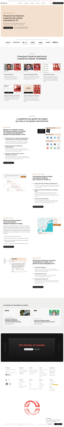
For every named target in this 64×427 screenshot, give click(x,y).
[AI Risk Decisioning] (8, 374)
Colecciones (31, 374)
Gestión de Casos (52, 375)
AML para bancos (52, 373)
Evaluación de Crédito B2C (33, 369)
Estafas (40, 376)
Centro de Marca (52, 390)
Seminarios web (41, 384)
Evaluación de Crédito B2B (33, 371)
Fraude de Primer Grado (43, 375)
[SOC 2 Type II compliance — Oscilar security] (7, 384)
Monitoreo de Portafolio (33, 372)
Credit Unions (21, 387)
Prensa (51, 386)
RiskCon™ (41, 383)
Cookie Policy (54, 421)
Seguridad (51, 387)
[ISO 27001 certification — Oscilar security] (10, 384)
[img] (4, 3)
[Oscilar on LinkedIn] (6, 380)
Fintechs (20, 383)
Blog (40, 381)
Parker (30, 383)
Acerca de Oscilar (52, 381)
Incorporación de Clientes (23, 369)
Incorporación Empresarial (23, 371)
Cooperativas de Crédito (23, 386)
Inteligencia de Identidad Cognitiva (11, 372)
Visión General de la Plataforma (11, 369)
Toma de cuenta (41, 372)
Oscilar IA (7, 371)
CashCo (30, 384)
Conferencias (41, 386)
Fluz (30, 387)
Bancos (20, 384)
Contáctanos (52, 383)
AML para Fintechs (52, 369)
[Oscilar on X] (9, 380)
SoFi (30, 381)
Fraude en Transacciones (43, 373)
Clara (30, 386)
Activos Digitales (21, 381)
